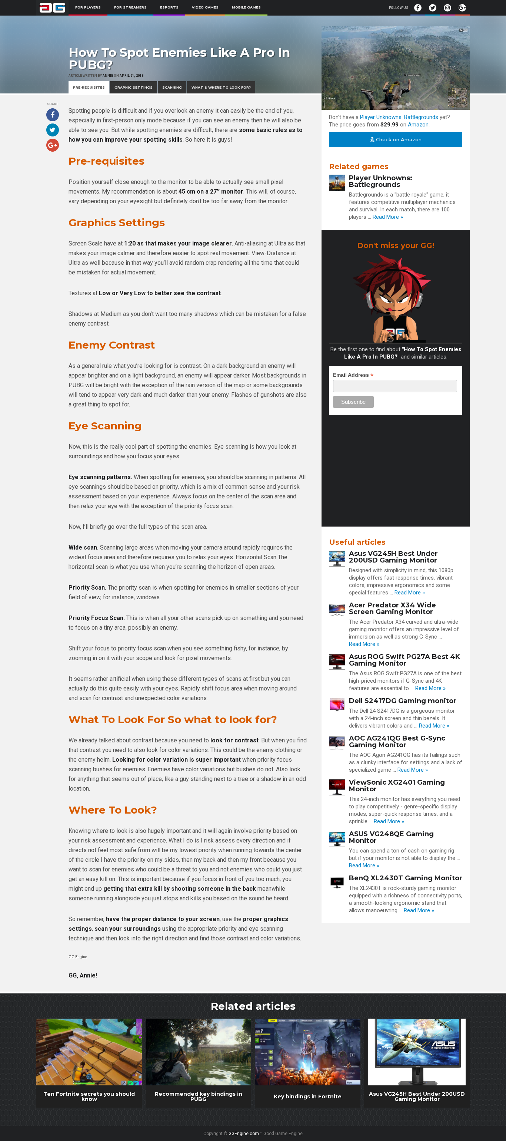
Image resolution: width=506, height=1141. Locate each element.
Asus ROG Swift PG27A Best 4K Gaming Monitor (404, 660)
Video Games (205, 7)
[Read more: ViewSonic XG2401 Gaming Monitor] (337, 787)
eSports (169, 7)
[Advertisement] (395, 467)
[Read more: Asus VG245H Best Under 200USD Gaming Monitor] (337, 558)
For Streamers (130, 7)
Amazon (418, 124)
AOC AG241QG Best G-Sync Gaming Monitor (397, 741)
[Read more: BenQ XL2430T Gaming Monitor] (337, 883)
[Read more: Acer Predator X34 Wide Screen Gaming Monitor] (337, 610)
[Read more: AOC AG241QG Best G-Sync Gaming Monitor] (337, 743)
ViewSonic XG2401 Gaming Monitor (397, 785)
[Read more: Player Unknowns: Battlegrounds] (337, 183)
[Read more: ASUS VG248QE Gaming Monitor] (337, 839)
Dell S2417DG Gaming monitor (402, 701)
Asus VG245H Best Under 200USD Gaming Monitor (393, 557)
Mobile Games (246, 7)
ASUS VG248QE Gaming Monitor (391, 837)
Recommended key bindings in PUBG (198, 1096)
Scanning (172, 87)
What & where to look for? (221, 87)
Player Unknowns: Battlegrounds (399, 117)
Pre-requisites (89, 87)
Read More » (388, 217)
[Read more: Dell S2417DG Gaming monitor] (337, 706)
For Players (88, 7)
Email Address (353, 375)
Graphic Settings (133, 87)
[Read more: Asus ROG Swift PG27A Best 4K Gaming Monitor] (337, 661)
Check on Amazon (398, 139)
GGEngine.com (244, 1133)
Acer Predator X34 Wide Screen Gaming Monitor (392, 608)
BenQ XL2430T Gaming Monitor (405, 878)
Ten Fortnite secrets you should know (89, 1096)
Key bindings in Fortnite (308, 1096)
